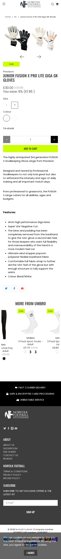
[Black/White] (6, 118)
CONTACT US (10, 455)
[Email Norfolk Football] (15, 429)
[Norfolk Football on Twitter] (4, 429)
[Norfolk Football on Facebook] (8, 429)
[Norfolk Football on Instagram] (12, 429)
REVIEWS (7, 458)
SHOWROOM (10, 448)
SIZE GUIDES (9, 451)
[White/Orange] (14, 118)
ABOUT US (8, 445)
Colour (7, 111)
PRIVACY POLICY (12, 474)
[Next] (39, 56)
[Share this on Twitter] (6, 288)
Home (8, 17)
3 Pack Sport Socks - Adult (30, 343)
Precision (8, 71)
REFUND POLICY (11, 478)
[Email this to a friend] (22, 288)
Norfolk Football (24, 529)
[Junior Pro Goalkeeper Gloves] (30, 38)
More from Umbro (30, 303)
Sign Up (30, 512)
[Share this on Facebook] (14, 288)
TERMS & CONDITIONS (15, 471)
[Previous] (22, 56)
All (15, 17)
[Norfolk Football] (30, 4)
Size (5, 98)
